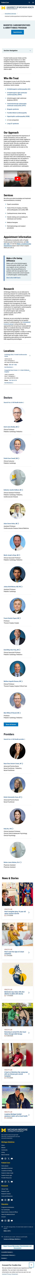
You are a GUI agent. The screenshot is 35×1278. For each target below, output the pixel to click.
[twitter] (9, 1159)
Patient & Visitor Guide (7, 1173)
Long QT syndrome (13, 123)
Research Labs (5, 1191)
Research (4, 1186)
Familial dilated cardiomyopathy (17, 113)
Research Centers (6, 1193)
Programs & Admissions (7, 1207)
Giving (3, 1152)
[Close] (31, 1265)
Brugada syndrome (13, 109)
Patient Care (5, 1163)
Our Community (5, 1209)
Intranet (3, 1217)
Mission (3, 1147)
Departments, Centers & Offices (9, 1212)
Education (4, 1204)
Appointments (17, 32)
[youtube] (12, 1159)
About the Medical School (8, 1214)
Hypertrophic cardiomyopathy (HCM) (18, 116)
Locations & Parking (6, 1170)
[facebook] (2, 1159)
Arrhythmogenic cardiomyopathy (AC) (18, 89)
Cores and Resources (6, 1196)
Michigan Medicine (7, 1142)
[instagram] (5, 1159)
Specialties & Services (7, 1168)
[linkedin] (9, 1200)
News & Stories (5, 1154)
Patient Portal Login (6, 1175)
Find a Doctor (4, 1166)
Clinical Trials (4, 1189)
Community (4, 1150)
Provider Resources (6, 1177)
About (3, 1145)
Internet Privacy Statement (10, 1274)
